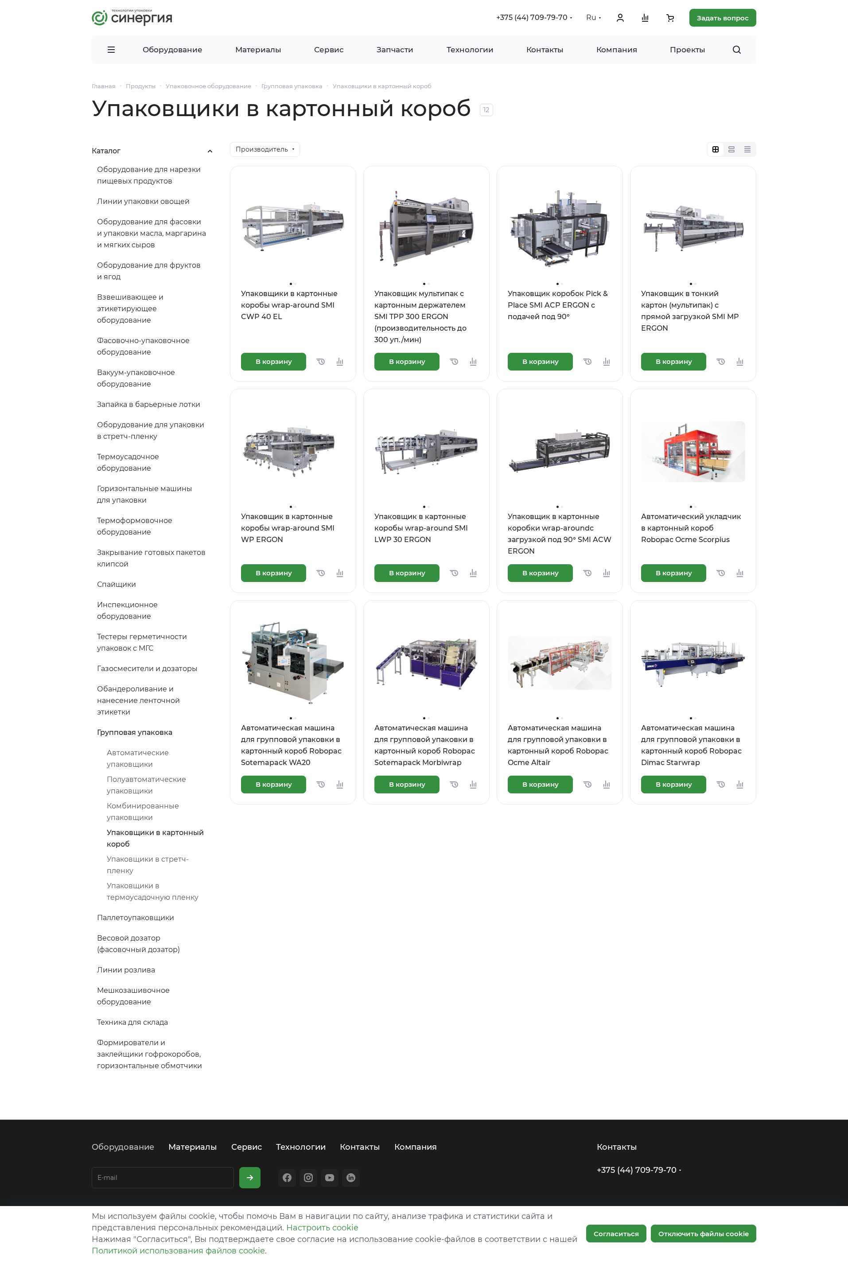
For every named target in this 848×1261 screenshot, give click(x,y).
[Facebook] (287, 1178)
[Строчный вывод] (731, 149)
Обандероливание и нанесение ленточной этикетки (138, 700)
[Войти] (620, 17)
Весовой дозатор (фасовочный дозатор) (138, 944)
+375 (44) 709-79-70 (532, 17)
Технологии (301, 1147)
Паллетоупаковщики (135, 918)
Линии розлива (126, 970)
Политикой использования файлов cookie (178, 1251)
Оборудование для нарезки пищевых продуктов (149, 175)
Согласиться (616, 1234)
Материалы (192, 1147)
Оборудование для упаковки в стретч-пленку (150, 431)
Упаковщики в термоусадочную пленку (152, 892)
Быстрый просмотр (293, 259)
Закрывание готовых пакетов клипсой (151, 558)
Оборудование (123, 1147)
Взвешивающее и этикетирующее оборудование (130, 308)
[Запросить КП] (320, 361)
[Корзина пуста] (670, 17)
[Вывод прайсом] (747, 149)
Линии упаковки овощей (143, 201)
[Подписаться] (250, 1177)
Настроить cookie (322, 1228)
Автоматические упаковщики (138, 759)
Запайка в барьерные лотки (148, 404)
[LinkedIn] (351, 1178)
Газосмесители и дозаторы (147, 668)
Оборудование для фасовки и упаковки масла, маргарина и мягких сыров (151, 233)
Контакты (360, 1147)
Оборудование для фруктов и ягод (149, 271)
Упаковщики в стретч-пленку (148, 865)
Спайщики (116, 584)
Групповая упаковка (134, 732)
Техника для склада (132, 1022)
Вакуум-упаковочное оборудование (136, 378)
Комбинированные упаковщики (143, 812)
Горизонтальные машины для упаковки (144, 494)
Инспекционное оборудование (127, 611)
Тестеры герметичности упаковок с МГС (142, 642)
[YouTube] (329, 1178)
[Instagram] (308, 1178)
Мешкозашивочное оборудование (133, 996)
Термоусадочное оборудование (128, 462)
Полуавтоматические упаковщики (146, 785)
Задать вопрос (723, 18)
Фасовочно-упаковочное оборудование (143, 346)
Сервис (246, 1147)
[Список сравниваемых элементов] (645, 17)
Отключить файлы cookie (703, 1234)
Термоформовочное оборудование (134, 526)
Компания (415, 1147)
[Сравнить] (340, 361)
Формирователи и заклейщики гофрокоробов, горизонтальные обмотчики (149, 1054)
